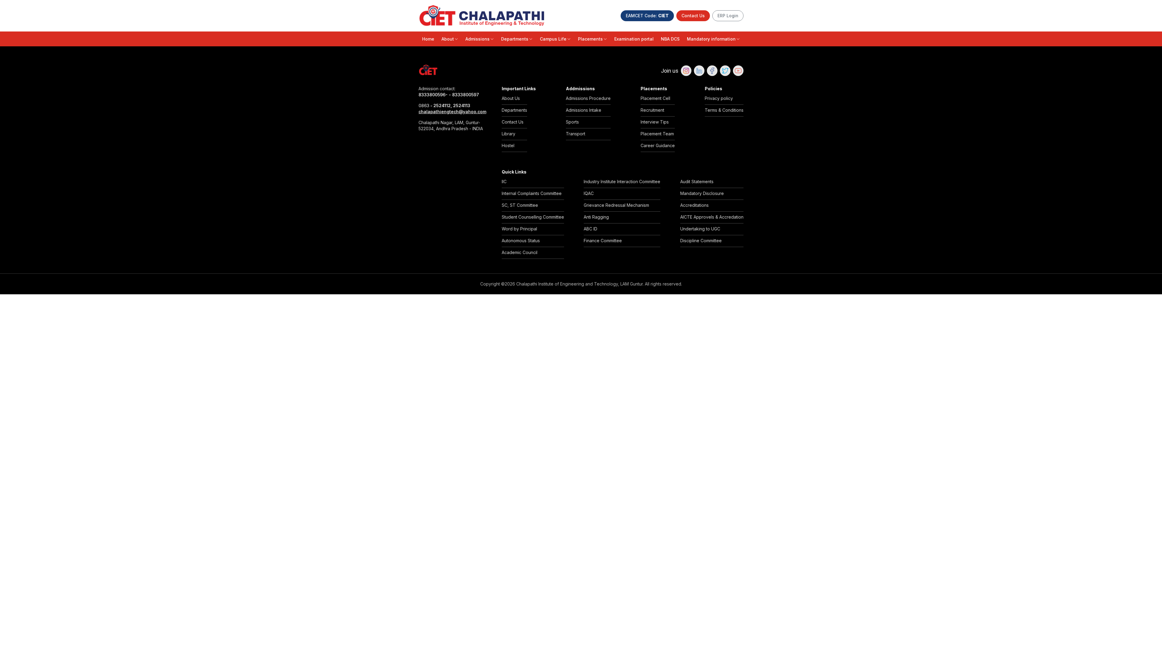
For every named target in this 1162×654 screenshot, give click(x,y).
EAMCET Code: (647, 15)
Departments (514, 38)
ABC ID (590, 228)
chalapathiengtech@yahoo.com (452, 111)
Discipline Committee (701, 240)
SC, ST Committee (520, 205)
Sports (572, 121)
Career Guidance (658, 145)
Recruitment (652, 110)
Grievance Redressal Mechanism (616, 205)
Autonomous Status (521, 240)
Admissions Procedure (588, 98)
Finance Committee (603, 240)
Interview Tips (655, 121)
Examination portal (634, 38)
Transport (575, 133)
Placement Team (657, 133)
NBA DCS (670, 38)
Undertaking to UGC (700, 228)
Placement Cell (655, 98)
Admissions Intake (583, 110)
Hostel (508, 145)
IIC (504, 181)
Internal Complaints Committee (532, 193)
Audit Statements (697, 181)
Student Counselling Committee (533, 217)
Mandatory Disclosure (702, 193)
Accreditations (694, 205)
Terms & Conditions (724, 110)
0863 (424, 105)
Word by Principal (519, 228)
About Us (511, 98)
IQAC (589, 193)
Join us (669, 71)
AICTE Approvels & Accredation (711, 217)
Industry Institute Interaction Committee (622, 181)
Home (428, 38)
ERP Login (727, 15)
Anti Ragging (596, 217)
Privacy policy (719, 98)
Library (508, 133)
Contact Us (693, 15)
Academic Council (519, 252)
